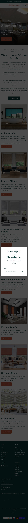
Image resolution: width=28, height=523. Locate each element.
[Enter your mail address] (22, 271)
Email (5, 268)
